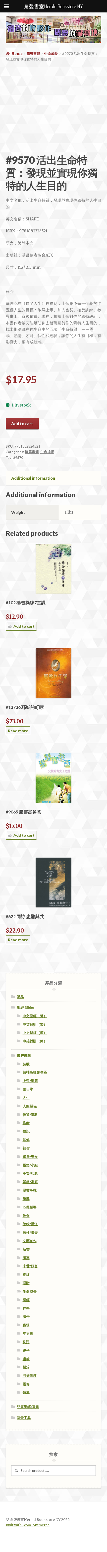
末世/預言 (30, 1266)
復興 (26, 1199)
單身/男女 (30, 1156)
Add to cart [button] (24, 626)
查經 (26, 1274)
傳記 (26, 1131)
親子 (26, 1350)
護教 (26, 1359)
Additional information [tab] (33, 478)
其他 (26, 1140)
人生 (26, 1097)
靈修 (26, 1384)
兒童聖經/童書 (28, 1407)
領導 (26, 1392)
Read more (18, 730)
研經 (26, 1300)
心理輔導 (30, 1207)
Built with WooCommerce (28, 1525)
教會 (26, 1216)
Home (17, 53)
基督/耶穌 (30, 1173)
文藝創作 (30, 1241)
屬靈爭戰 (30, 1190)
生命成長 (51, 53)
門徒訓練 (30, 1375)
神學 (26, 1308)
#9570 (18, 457)
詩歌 (26, 1064)
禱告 (26, 1316)
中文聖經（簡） (35, 1032)
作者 (26, 1123)
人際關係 (30, 1106)
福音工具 (24, 1418)
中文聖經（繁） (35, 1016)
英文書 (28, 1333)
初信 (26, 1148)
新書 (26, 1249)
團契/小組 (30, 1165)
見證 (26, 1342)
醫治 (26, 1367)
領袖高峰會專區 (35, 1072)
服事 (26, 1258)
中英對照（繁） (35, 1024)
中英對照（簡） (35, 1041)
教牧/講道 (30, 1224)
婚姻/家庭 (30, 1182)
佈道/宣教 (30, 1114)
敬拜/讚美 (30, 1232)
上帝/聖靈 (30, 1081)
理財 (26, 1283)
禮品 (20, 997)
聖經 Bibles (26, 1007)
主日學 (28, 1089)
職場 (26, 1325)
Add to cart (22, 423)
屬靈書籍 (33, 53)
